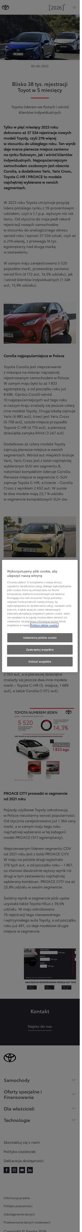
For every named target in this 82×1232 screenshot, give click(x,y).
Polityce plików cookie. (44, 625)
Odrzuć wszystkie (39, 661)
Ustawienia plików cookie (40, 638)
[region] (40, 616)
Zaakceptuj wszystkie (40, 650)
